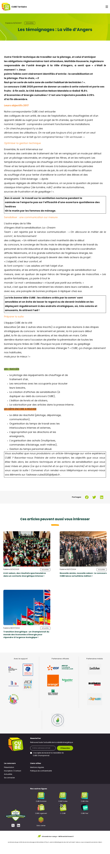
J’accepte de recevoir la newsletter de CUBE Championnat (48, 754)
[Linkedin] (18, 825)
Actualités (30, 23)
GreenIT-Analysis (75, 842)
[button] (87, 497)
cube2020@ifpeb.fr (48, 475)
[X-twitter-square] (13, 825)
